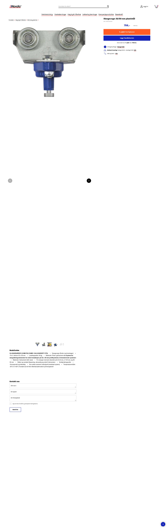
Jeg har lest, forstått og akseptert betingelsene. (25, 403)
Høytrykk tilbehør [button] (74, 14)
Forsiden (11, 20)
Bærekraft (119, 14)
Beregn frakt (120, 47)
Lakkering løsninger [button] (89, 14)
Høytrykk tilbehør (20, 20)
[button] (89, 181)
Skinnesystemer (32, 20)
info (135, 50)
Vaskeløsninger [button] (60, 14)
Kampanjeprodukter (106, 14)
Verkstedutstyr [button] (47, 14)
